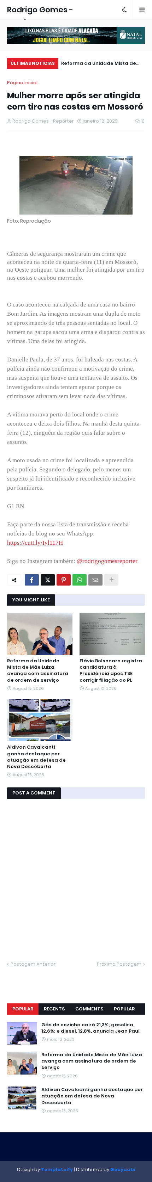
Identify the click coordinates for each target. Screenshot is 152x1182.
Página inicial (22, 82)
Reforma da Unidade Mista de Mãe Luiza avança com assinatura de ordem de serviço (101, 64)
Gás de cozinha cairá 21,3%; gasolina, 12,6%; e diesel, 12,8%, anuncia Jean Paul (90, 1028)
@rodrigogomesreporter (107, 561)
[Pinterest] (64, 580)
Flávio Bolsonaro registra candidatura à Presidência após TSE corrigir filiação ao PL (111, 670)
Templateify (57, 1169)
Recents (54, 1008)
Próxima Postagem (119, 964)
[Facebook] (32, 580)
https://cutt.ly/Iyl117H (35, 542)
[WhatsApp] (79, 580)
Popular (22, 1008)
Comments (89, 1008)
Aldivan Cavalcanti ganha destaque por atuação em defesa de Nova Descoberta (36, 757)
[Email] (95, 580)
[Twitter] (48, 580)
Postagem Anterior (33, 964)
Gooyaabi (122, 1169)
